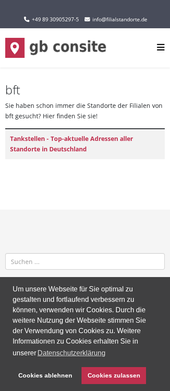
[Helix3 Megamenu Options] (161, 47)
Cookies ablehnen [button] (45, 375)
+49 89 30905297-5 (55, 19)
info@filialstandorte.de (119, 19)
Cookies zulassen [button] (114, 375)
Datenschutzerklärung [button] (71, 353)
